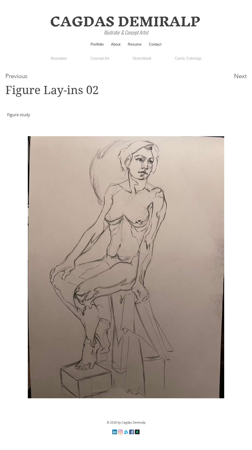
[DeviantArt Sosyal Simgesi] (137, 432)
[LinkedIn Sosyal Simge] (114, 432)
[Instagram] (120, 432)
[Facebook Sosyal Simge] (131, 432)
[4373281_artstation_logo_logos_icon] (126, 432)
